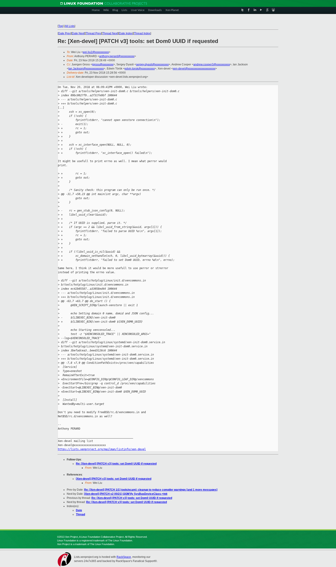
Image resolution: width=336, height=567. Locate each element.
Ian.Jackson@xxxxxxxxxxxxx (86, 68)
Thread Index (142, 33)
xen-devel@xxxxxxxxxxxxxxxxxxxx (194, 68)
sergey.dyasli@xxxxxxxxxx (152, 64)
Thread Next (110, 33)
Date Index (126, 33)
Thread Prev (93, 33)
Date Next (78, 33)
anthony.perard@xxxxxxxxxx (116, 56)
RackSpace (124, 557)
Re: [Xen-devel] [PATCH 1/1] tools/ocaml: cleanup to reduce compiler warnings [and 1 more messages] (150, 489)
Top (60, 26)
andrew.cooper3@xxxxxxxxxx (211, 64)
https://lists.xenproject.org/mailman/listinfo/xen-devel (102, 449)
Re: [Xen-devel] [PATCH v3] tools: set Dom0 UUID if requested (116, 463)
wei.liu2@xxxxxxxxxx (96, 52)
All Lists (70, 26)
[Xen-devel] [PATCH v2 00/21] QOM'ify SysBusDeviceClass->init (125, 493)
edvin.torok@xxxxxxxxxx (140, 68)
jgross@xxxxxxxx (102, 64)
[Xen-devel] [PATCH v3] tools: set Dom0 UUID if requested (113, 478)
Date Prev (64, 33)
